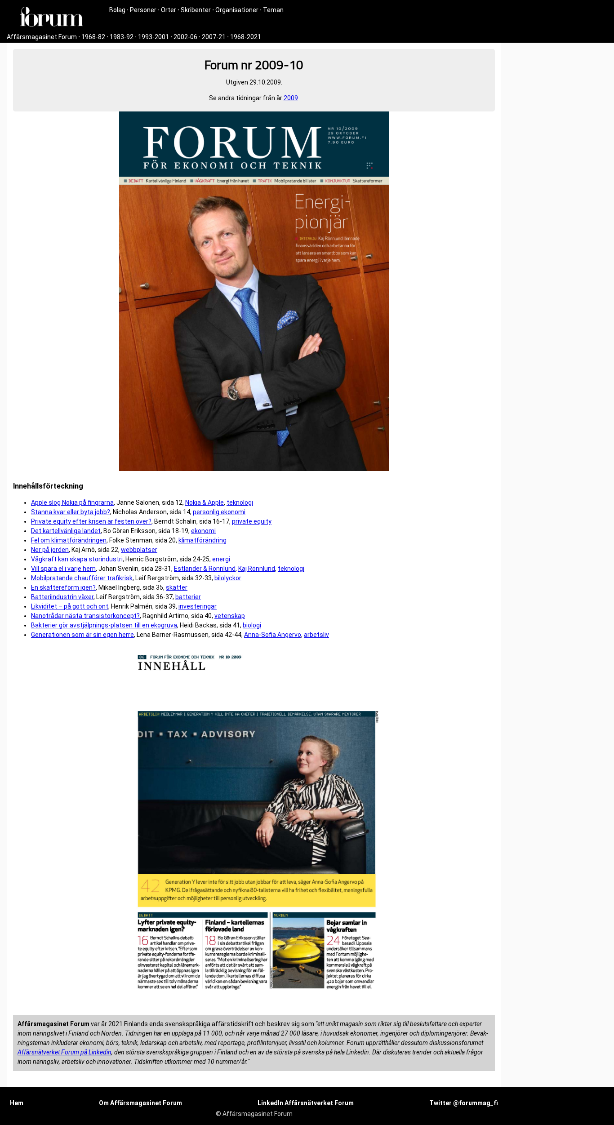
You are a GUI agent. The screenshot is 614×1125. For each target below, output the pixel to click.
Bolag (117, 9)
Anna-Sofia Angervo (272, 634)
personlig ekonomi (219, 512)
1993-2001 (153, 36)
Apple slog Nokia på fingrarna (72, 502)
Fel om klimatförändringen (69, 540)
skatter (176, 587)
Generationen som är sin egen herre (82, 634)
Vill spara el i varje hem (63, 568)
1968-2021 (245, 36)
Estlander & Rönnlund (205, 568)
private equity (251, 521)
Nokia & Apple (204, 502)
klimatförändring (202, 540)
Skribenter (196, 9)
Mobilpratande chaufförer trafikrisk (82, 578)
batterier (188, 596)
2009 (291, 98)
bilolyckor (227, 578)
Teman (273, 9)
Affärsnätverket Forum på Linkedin (64, 1052)
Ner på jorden (50, 549)
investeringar (197, 606)
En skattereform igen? (63, 587)
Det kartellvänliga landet (66, 530)
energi (221, 559)
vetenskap (229, 615)
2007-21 (214, 36)
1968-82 (93, 36)
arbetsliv (316, 634)
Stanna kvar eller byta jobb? (70, 512)
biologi (252, 625)
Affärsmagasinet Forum (42, 36)
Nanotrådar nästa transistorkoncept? (85, 615)
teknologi (240, 502)
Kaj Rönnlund (256, 568)
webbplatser (139, 549)
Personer (143, 9)
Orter (168, 9)
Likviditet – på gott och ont (69, 606)
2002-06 (185, 36)
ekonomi (203, 530)
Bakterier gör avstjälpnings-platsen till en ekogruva (104, 625)
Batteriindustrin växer (62, 596)
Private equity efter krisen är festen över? (91, 521)
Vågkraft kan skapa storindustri (77, 559)
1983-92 (121, 36)
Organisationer (236, 9)
